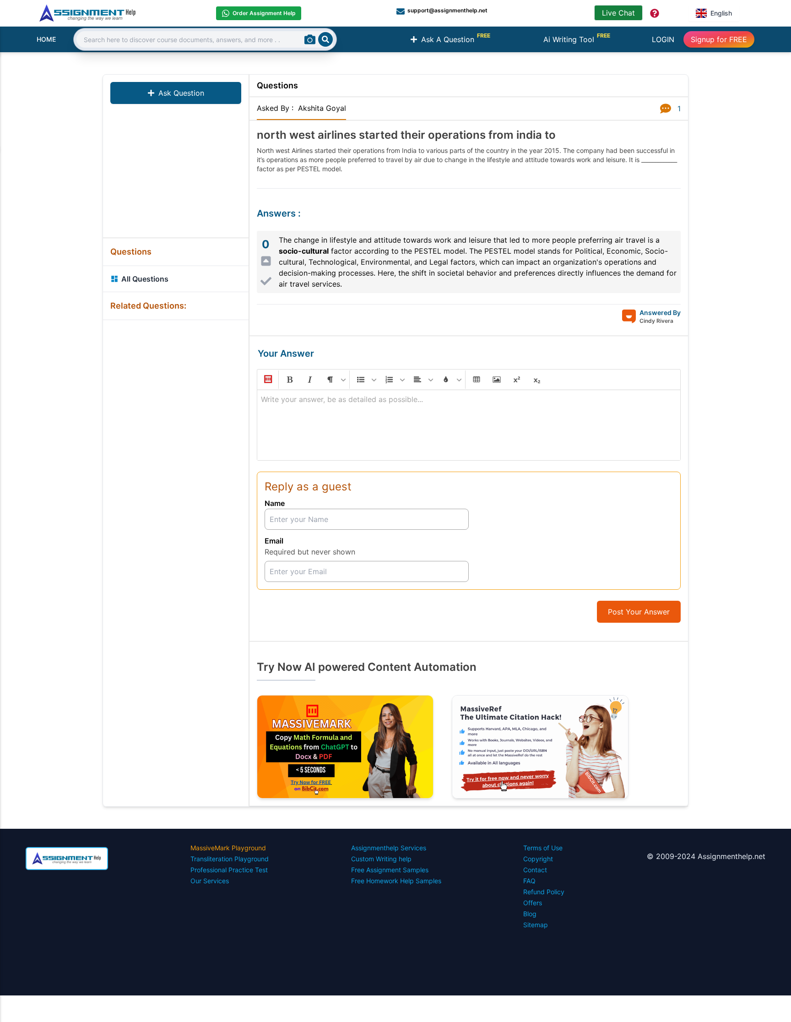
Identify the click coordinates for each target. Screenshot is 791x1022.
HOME (46, 39)
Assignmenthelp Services (388, 848)
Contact (535, 870)
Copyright (538, 859)
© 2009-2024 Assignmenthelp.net (706, 856)
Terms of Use (543, 848)
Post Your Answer (639, 611)
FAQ (529, 881)
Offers (532, 903)
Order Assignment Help (264, 13)
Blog (529, 914)
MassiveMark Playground (228, 848)
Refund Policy (543, 892)
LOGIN (663, 39)
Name (275, 503)
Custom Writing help (381, 859)
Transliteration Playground (229, 859)
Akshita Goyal (322, 108)
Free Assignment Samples (389, 870)
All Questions (144, 278)
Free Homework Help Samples (396, 881)
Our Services (209, 881)
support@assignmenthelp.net (447, 10)
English (721, 13)
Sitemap (535, 925)
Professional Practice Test (229, 870)
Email (274, 540)
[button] (267, 379)
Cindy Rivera (656, 320)
